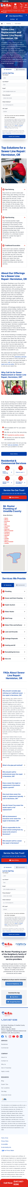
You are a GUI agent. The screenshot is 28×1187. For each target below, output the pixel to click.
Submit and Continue (14, 136)
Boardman (7, 521)
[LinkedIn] (21, 1036)
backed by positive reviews (16, 435)
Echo (5, 522)
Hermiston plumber (19, 56)
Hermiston (7, 526)
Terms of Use (4, 1138)
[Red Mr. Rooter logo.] (7, 944)
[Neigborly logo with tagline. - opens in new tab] (21, 944)
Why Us (3, 1064)
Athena (6, 519)
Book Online (15, 7)
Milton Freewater (8, 530)
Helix (5, 524)
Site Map (3, 1091)
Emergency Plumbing (19, 482)
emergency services (20, 356)
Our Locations (5, 1088)
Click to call (19, 472)
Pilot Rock (7, 533)
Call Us (21, 7)
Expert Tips (4, 1084)
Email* (4, 88)
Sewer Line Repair (6, 482)
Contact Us (4, 1061)
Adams (6, 518)
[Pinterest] (17, 1036)
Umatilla (6, 538)
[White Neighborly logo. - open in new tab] (5, 1)
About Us (4, 1057)
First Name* (5, 75)
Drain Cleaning (5, 472)
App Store (15, 997)
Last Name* (5, 81)
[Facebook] (2, 1036)
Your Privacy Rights (9, 1150)
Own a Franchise (6, 1068)
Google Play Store (15, 1002)
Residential (9, 69)
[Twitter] (6, 1036)
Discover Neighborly (13, 983)
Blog (2, 1081)
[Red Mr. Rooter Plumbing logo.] (14, 1013)
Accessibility (4, 1144)
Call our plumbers (13, 445)
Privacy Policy (8, 930)
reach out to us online (7, 364)
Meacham (7, 529)
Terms (16, 125)
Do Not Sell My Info (6, 1147)
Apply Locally (5, 1071)
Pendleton (7, 532)
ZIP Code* (5, 108)
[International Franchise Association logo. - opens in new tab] (4, 1099)
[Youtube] (13, 1036)
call (9, 362)
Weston (6, 540)
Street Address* (6, 101)
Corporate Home (6, 1095)
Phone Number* (6, 95)
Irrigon (6, 527)
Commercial (21, 69)
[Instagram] (10, 1036)
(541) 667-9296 (10, 1020)
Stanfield (6, 535)
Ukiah (5, 537)
